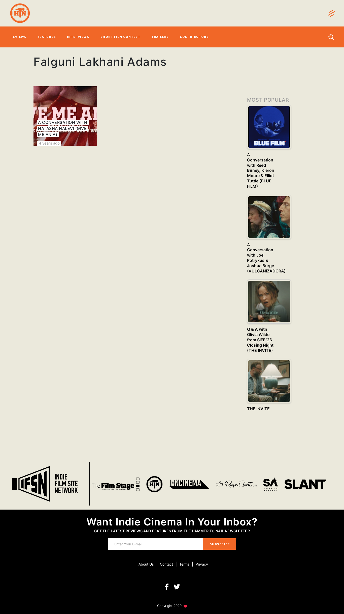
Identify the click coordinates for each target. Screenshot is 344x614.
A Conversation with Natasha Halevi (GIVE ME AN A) (62, 128)
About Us (146, 564)
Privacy (202, 564)
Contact (166, 564)
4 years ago (49, 143)
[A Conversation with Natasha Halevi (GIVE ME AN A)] (65, 116)
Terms (184, 564)
